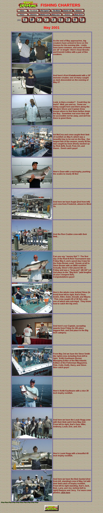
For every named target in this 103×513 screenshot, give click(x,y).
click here (65, 493)
